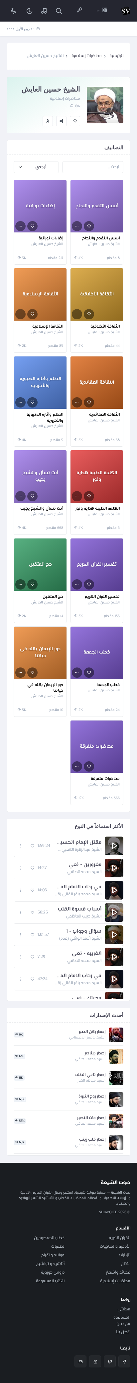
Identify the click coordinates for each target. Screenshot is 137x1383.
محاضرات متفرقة (105, 779)
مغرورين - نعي (84, 865)
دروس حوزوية (53, 1272)
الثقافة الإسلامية (47, 327)
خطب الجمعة (108, 685)
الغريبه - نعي (86, 954)
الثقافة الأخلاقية (105, 327)
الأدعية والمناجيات (115, 1246)
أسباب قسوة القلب (79, 909)
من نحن (123, 1324)
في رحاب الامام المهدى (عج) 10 (77, 887)
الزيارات (124, 1255)
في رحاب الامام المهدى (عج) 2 (77, 976)
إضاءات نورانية (51, 239)
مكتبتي (123, 1309)
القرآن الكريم (119, 1238)
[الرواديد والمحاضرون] (79, 11)
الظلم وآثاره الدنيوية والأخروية (45, 418)
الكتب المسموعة (50, 1281)
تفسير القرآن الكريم (102, 597)
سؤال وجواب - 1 (83, 932)
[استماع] (114, 846)
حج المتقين (53, 597)
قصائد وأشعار (118, 1272)
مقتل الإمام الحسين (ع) (79, 843)
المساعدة (121, 1317)
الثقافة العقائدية (104, 415)
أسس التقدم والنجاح (101, 239)
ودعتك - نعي (86, 998)
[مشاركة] (61, 121)
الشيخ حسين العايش (104, 244)
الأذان (125, 1264)
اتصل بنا (123, 1332)
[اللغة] (14, 11)
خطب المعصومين (49, 1238)
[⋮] (77, 226)
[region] (68, 917)
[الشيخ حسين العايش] (48, 121)
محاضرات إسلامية (86, 56)
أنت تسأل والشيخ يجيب (41, 509)
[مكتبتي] (44, 11)
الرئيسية (116, 56)
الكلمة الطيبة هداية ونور (97, 509)
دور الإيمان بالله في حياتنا (45, 688)
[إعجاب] (75, 121)
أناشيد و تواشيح (50, 1264)
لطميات (58, 1246)
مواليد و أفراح (53, 1255)
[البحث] (59, 11)
